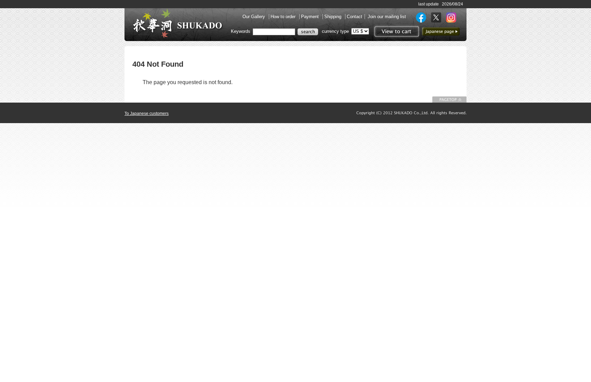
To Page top (449, 99)
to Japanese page (441, 31)
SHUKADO (177, 23)
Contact (354, 16)
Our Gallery (254, 16)
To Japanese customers (146, 113)
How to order (284, 16)
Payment (310, 16)
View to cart (395, 31)
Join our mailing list (387, 16)
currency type (335, 31)
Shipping (333, 16)
